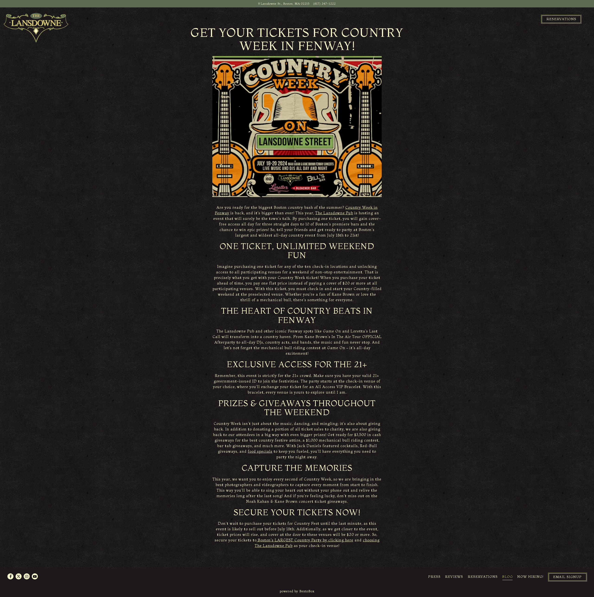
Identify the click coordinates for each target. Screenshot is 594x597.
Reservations (561, 19)
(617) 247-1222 (324, 3)
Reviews (454, 577)
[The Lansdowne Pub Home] (35, 27)
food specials (260, 451)
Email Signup (567, 577)
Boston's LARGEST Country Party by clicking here (305, 540)
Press (434, 577)
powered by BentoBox (297, 591)
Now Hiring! (530, 577)
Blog (507, 577)
